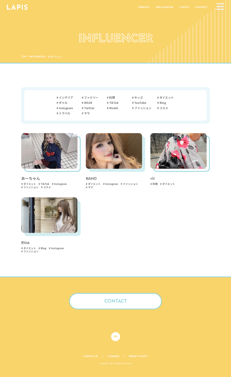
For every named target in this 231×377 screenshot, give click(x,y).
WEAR (88, 103)
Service (143, 7)
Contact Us (90, 356)
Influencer (164, 7)
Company (113, 356)
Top (23, 57)
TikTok (114, 103)
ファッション (142, 108)
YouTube (140, 103)
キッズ (138, 97)
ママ (87, 113)
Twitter (89, 108)
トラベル (64, 113)
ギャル (63, 103)
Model (113, 108)
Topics (184, 7)
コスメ (164, 108)
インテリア (66, 97)
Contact (201, 7)
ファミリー (91, 97)
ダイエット (167, 97)
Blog (163, 103)
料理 (112, 97)
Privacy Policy (138, 356)
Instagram (66, 108)
